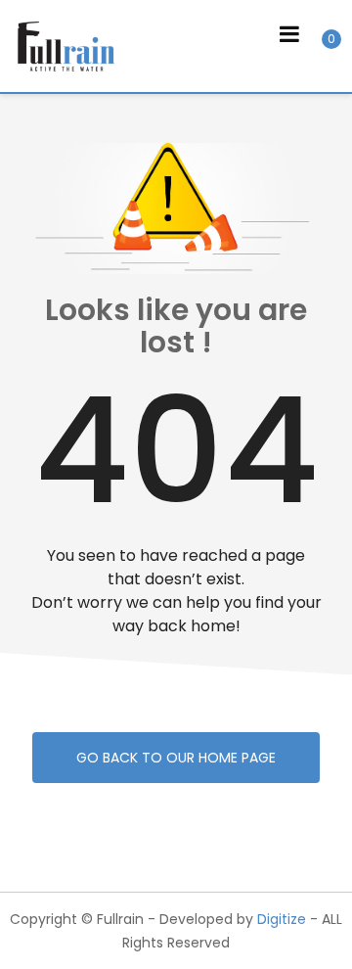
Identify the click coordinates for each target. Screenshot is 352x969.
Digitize (281, 919)
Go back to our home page (176, 757)
